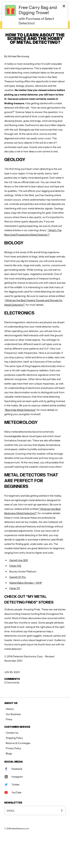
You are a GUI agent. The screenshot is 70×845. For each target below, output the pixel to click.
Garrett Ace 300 (18, 560)
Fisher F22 (15, 565)
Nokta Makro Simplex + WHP (25, 582)
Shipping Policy (14, 738)
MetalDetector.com (20, 828)
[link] (35, 15)
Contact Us (12, 732)
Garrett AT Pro (17, 577)
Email (11, 810)
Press (9, 719)
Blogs (9, 753)
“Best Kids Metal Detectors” (20, 410)
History (10, 709)
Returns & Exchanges (18, 743)
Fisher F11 (14, 588)
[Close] (64, 6)
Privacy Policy (13, 748)
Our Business (13, 714)
